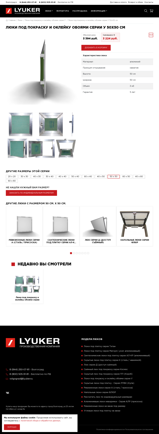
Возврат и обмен (135, 2)
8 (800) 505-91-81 (47, 2)
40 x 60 (139, 177)
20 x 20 (12, 177)
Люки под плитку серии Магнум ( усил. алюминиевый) (112, 351)
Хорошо (11, 427)
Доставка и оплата (118, 2)
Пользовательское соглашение (139, 429)
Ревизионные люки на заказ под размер (104, 406)
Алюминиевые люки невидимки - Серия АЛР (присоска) (113, 402)
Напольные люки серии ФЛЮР (134, 241)
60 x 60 (12, 181)
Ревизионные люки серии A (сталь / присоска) (24, 241)
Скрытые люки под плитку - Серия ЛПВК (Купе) (109, 383)
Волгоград (11, 2)
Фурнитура (62, 11)
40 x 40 (62, 177)
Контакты (148, 2)
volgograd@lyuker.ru (21, 379)
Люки (48, 11)
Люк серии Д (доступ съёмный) (98, 241)
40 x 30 (37, 177)
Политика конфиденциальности (110, 429)
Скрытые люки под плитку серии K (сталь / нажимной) (112, 360)
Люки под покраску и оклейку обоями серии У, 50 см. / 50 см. (27, 299)
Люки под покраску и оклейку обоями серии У (45, 20)
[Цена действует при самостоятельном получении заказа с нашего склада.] (114, 35)
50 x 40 (75, 177)
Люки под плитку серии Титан (100, 346)
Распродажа (80, 11)
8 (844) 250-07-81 (28, 2)
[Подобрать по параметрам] (145, 11)
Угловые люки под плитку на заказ (102, 411)
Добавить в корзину (96, 47)
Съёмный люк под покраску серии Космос (106, 369)
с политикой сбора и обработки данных (39, 421)
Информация (98, 11)
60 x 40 (88, 177)
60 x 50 (126, 177)
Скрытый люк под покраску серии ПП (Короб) (108, 374)
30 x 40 (49, 177)
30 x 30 (24, 177)
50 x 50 (113, 177)
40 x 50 (101, 177)
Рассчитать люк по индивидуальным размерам (108, 397)
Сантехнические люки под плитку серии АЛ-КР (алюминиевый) (61, 241)
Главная (12, 20)
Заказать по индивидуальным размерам (31, 193)
